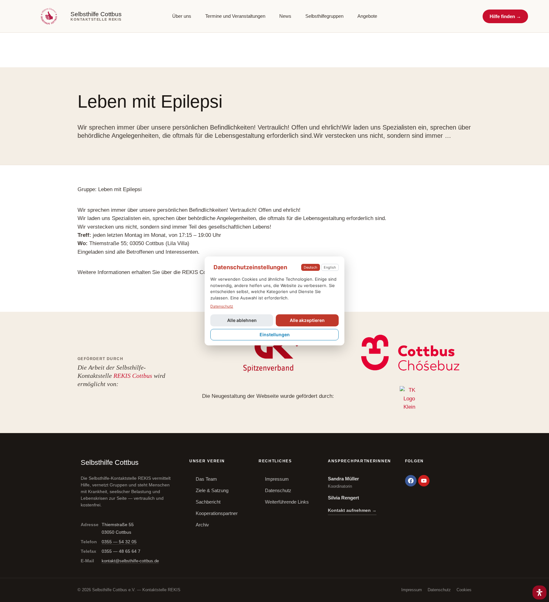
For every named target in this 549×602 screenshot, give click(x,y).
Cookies (464, 589)
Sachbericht (208, 502)
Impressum (277, 479)
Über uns (181, 16)
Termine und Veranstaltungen (235, 16)
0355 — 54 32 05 (119, 541)
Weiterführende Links (287, 502)
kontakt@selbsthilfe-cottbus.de (130, 561)
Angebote (367, 16)
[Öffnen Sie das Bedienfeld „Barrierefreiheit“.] (539, 592)
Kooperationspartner (217, 513)
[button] (505, 16)
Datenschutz (278, 490)
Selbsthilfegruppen (324, 16)
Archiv (202, 524)
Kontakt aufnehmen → (352, 510)
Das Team (206, 479)
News (285, 16)
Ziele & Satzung (212, 490)
